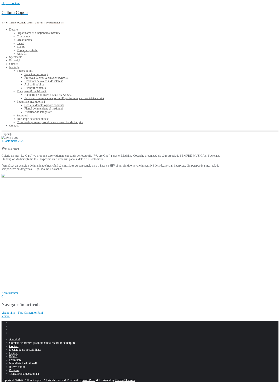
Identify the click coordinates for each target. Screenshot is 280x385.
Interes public (17, 366)
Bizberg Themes (125, 380)
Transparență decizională (24, 373)
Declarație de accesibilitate (25, 349)
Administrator (10, 293)
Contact (13, 346)
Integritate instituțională (23, 363)
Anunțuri (14, 339)
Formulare (15, 360)
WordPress (88, 380)
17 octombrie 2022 (13, 141)
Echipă (13, 356)
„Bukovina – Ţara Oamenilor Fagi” (23, 312)
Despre (13, 353)
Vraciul (6, 316)
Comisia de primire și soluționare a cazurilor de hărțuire (42, 342)
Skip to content (11, 3)
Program (14, 370)
